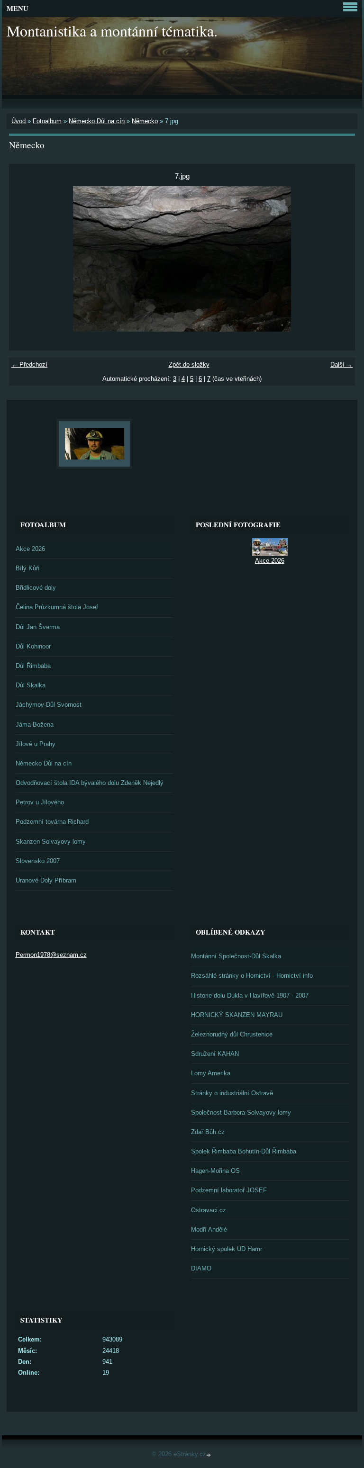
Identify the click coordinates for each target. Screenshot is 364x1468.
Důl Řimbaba (33, 665)
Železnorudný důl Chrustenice (232, 1034)
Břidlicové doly (36, 587)
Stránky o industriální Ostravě (232, 1093)
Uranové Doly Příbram (46, 880)
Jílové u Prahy (35, 744)
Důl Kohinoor (33, 646)
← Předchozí (29, 364)
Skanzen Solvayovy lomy (51, 841)
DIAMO (201, 1268)
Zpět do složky (189, 364)
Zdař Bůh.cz (208, 1131)
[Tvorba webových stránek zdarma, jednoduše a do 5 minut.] (209, 1455)
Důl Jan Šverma (38, 626)
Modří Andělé (209, 1229)
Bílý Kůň (27, 568)
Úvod (18, 121)
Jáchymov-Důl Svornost (49, 704)
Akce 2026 (30, 548)
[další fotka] (339, 259)
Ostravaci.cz (208, 1210)
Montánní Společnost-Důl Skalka (236, 956)
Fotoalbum (47, 121)
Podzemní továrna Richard (52, 821)
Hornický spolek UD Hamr (226, 1248)
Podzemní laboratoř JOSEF (229, 1190)
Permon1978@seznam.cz (51, 954)
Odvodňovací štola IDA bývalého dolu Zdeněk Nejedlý (90, 782)
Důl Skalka (31, 685)
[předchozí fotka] (24, 259)
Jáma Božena (35, 724)
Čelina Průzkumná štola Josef (57, 607)
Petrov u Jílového (40, 802)
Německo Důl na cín (97, 121)
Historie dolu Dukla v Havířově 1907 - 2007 (250, 995)
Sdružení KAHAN (215, 1053)
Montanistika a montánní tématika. (112, 30)
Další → (341, 364)
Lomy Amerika (210, 1073)
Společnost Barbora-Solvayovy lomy (241, 1112)
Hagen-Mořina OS (215, 1170)
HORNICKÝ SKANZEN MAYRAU (236, 1014)
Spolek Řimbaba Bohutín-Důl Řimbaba (243, 1151)
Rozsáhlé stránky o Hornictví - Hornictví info (252, 975)
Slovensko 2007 (38, 861)
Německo (145, 121)
